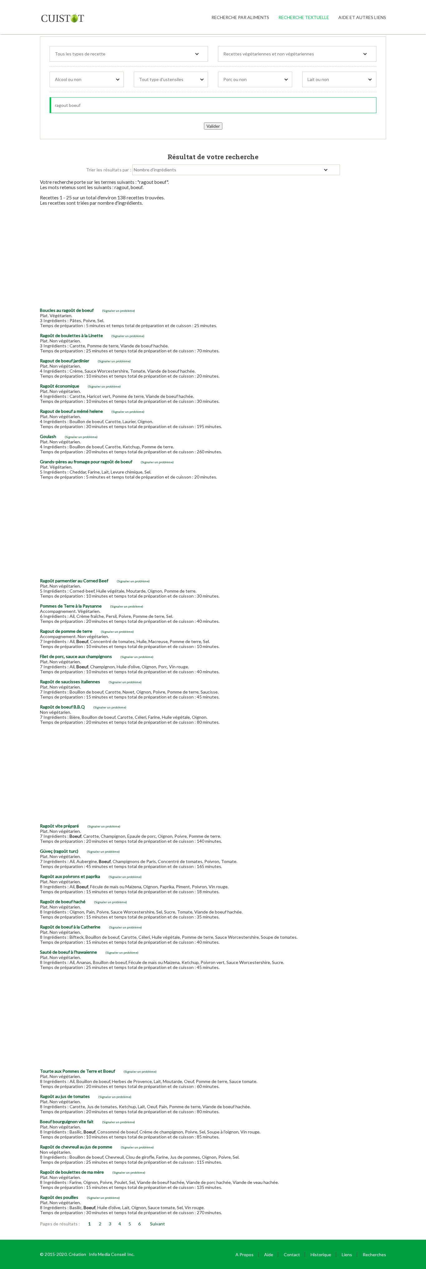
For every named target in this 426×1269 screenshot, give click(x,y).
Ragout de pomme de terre (66, 631)
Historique (321, 1254)
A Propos (244, 1254)
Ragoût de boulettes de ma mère (72, 1172)
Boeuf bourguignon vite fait (67, 1121)
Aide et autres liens (362, 17)
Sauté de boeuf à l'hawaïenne (68, 952)
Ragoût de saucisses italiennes (70, 681)
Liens (347, 1254)
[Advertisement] (213, 254)
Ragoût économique (59, 386)
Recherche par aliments (240, 17)
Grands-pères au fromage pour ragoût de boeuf (86, 461)
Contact (292, 1254)
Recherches (374, 1254)
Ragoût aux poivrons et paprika (70, 876)
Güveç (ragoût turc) (59, 851)
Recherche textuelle (303, 17)
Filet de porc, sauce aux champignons (76, 656)
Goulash (48, 436)
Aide (268, 1254)
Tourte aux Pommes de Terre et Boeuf (77, 1071)
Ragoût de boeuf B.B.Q (62, 706)
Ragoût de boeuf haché (62, 901)
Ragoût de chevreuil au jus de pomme (76, 1146)
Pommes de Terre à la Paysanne (71, 605)
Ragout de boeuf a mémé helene (71, 411)
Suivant (157, 1223)
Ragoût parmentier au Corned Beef (74, 580)
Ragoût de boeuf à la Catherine (70, 926)
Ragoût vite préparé (59, 825)
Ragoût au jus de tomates (65, 1096)
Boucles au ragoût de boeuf (67, 310)
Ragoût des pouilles (59, 1197)
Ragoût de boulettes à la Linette (71, 335)
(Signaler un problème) (118, 310)
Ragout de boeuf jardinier (64, 360)
